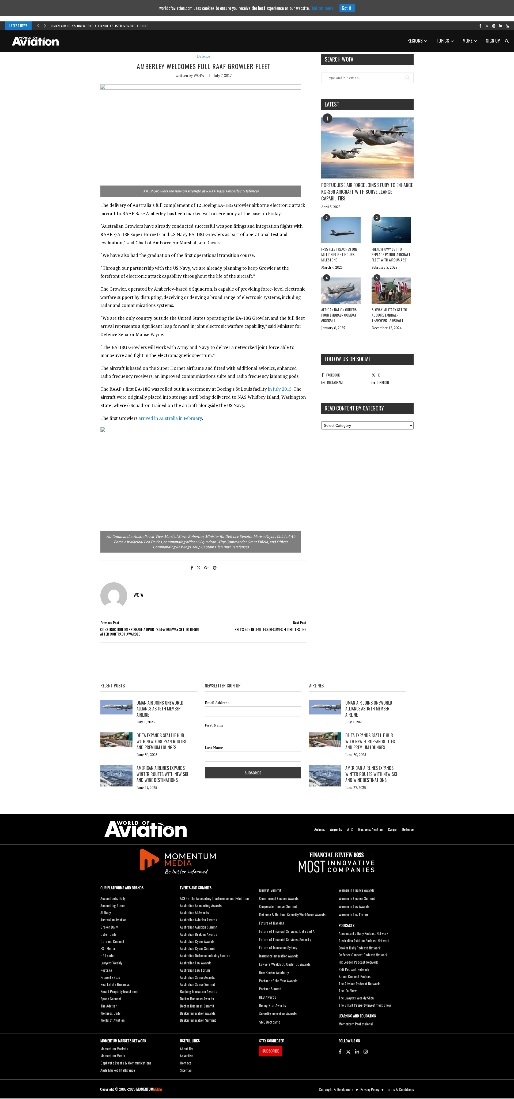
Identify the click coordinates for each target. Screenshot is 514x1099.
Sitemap (186, 1070)
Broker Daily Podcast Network (359, 947)
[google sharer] (206, 567)
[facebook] (480, 25)
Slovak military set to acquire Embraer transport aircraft (389, 315)
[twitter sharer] (199, 567)
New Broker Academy (274, 972)
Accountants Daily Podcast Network (363, 933)
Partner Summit (270, 988)
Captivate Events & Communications (125, 1063)
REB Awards (267, 997)
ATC (350, 829)
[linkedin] (500, 25)
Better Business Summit (197, 1006)
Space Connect (110, 998)
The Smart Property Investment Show (365, 1005)
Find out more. (322, 8)
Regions (415, 40)
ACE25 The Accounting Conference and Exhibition (214, 898)
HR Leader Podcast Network (358, 962)
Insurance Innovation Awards (278, 956)
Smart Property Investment (119, 991)
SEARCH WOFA (339, 59)
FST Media (107, 948)
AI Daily (105, 912)
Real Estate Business (115, 984)
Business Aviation (370, 829)
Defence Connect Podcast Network (363, 954)
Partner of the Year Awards (278, 980)
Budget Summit (270, 890)
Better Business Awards (197, 998)
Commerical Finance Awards (278, 898)
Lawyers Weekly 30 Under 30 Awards (285, 964)
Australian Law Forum (195, 970)
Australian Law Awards (195, 962)
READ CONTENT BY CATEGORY (354, 408)
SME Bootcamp (269, 1022)
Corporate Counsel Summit (278, 906)
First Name (214, 725)
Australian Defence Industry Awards (205, 955)
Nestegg (106, 970)
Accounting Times (112, 905)
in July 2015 (280, 389)
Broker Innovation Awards (198, 1013)
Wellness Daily (110, 1013)
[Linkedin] (357, 1051)
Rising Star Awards (272, 1005)
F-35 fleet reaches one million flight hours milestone (339, 254)
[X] (348, 1051)
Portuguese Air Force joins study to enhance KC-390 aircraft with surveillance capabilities (367, 191)
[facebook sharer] (192, 567)
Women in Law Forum (353, 914)
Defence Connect (112, 941)
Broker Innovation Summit (198, 1020)
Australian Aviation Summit (199, 927)
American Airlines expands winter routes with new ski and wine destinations (162, 774)
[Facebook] (340, 1051)
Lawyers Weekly (111, 962)
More (468, 40)
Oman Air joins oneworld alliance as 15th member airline (99, 26)
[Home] (145, 829)
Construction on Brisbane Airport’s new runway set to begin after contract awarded (149, 631)
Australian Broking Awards (198, 934)
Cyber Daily (108, 934)
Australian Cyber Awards (197, 941)
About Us (186, 1048)
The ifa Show (348, 990)
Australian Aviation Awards (198, 919)
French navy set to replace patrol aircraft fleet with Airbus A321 (391, 254)
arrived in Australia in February (170, 418)
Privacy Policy (369, 1089)
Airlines (319, 829)
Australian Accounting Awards (201, 905)
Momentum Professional (356, 1023)
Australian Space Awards (197, 977)
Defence (203, 56)
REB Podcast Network (354, 969)
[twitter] (487, 25)
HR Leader (107, 955)
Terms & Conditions (400, 1089)
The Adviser (108, 1006)
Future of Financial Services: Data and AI (287, 931)
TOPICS (442, 40)
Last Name (214, 748)
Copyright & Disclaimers (336, 1089)
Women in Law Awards (354, 906)
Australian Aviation (113, 919)
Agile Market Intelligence (117, 1070)
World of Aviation (112, 1020)
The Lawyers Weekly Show (356, 998)
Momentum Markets (114, 1048)
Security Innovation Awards (278, 1013)
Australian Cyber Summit (197, 948)
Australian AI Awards (194, 912)
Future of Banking (271, 923)
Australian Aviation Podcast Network (364, 940)
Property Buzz (110, 977)
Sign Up (493, 40)
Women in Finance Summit (357, 898)
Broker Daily (109, 927)
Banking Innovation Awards (198, 991)
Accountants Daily (112, 898)
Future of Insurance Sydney (278, 947)
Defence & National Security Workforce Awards (292, 914)
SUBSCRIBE (270, 1051)
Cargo (392, 829)
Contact (185, 1063)
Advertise (186, 1055)
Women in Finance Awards (357, 890)
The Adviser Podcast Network (359, 983)
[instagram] (493, 25)
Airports (336, 829)
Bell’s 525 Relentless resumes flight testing (271, 629)
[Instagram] (366, 1051)
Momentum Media (112, 1055)
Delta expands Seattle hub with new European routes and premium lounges (161, 741)
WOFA (199, 75)
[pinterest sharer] (215, 567)
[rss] (507, 25)
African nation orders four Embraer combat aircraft (339, 315)
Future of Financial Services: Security (285, 939)
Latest (332, 104)
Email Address (217, 703)
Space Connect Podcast (355, 976)
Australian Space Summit (197, 984)
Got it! (347, 8)
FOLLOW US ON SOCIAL (348, 359)
